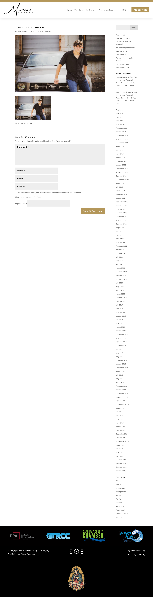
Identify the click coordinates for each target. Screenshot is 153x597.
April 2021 (120, 264)
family (118, 495)
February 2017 (121, 360)
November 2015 (122, 397)
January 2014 (121, 463)
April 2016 (120, 382)
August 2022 (121, 228)
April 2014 (120, 456)
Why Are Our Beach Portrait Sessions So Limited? (123, 41)
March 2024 (120, 191)
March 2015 (120, 427)
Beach (118, 484)
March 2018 (120, 327)
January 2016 (121, 390)
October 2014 (121, 438)
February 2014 (121, 460)
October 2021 (121, 253)
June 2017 (119, 353)
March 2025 (120, 158)
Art (117, 481)
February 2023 (121, 213)
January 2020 (121, 301)
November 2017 (122, 338)
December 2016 (122, 368)
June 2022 (119, 231)
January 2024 (121, 198)
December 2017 (122, 335)
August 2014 (121, 445)
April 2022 (120, 239)
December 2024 (122, 169)
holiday (119, 503)
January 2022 (121, 250)
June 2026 (119, 113)
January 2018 (121, 331)
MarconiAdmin (23, 31)
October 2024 (121, 176)
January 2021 (121, 276)
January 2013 (121, 471)
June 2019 (119, 309)
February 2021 (121, 272)
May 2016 (119, 379)
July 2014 (119, 449)
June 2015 (119, 416)
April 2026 (120, 121)
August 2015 (121, 408)
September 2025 (122, 143)
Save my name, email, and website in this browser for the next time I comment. (50, 193)
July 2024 (119, 187)
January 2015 (121, 430)
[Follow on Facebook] (76, 551)
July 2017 (119, 349)
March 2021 (120, 268)
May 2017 (119, 357)
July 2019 (119, 305)
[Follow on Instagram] (71, 551)
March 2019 (120, 312)
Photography (121, 510)
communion (120, 488)
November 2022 (122, 220)
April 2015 (120, 423)
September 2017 (122, 346)
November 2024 (122, 172)
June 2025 (119, 150)
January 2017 (121, 364)
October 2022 (121, 224)
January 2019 (121, 316)
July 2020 (119, 283)
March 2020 (120, 294)
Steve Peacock (121, 92)
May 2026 (119, 117)
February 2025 (121, 161)
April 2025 (120, 154)
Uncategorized (122, 514)
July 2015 (119, 412)
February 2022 (121, 246)
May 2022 (119, 235)
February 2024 (121, 194)
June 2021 (119, 261)
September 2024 (122, 180)
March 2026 (120, 124)
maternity (120, 506)
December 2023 (122, 202)
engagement (121, 492)
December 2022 (122, 217)
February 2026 (121, 128)
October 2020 (121, 279)
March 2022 (120, 242)
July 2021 (119, 257)
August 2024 (121, 183)
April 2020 (120, 290)
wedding (119, 517)
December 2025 (122, 136)
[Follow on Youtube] (82, 551)
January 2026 (121, 132)
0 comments (47, 31)
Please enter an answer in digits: (28, 197)
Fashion (119, 499)
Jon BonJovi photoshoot (125, 48)
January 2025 (121, 165)
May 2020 (119, 287)
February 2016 (121, 386)
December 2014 (122, 434)
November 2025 (122, 139)
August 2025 (121, 147)
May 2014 (119, 452)
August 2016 (121, 371)
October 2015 (121, 401)
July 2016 (119, 375)
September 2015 (122, 405)
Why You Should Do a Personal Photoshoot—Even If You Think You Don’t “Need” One (126, 83)
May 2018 (119, 323)
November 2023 (122, 206)
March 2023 (120, 209)
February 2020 (121, 298)
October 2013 (121, 467)
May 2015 (119, 419)
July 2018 (119, 320)
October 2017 (121, 342)
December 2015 (122, 393)
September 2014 (122, 441)
